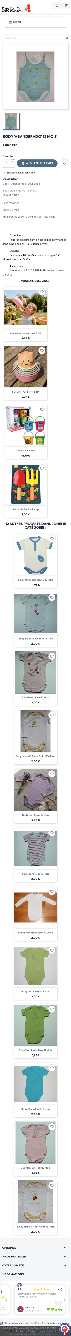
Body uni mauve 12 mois (35, 815)
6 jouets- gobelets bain (25, 391)
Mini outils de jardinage (25, 509)
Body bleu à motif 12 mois (35, 1109)
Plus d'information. (42, 1334)
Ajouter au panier (37, 163)
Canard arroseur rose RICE (25, 332)
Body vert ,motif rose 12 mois (35, 1050)
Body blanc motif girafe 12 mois (35, 932)
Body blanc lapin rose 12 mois (35, 638)
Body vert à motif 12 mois (35, 991)
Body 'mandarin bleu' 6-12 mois (35, 579)
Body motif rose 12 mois (35, 697)
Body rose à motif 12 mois (35, 1167)
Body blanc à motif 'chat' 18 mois (35, 1226)
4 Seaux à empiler (26, 450)
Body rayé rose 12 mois (35, 873)
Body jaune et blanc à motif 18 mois (35, 756)
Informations (13, 1274)
